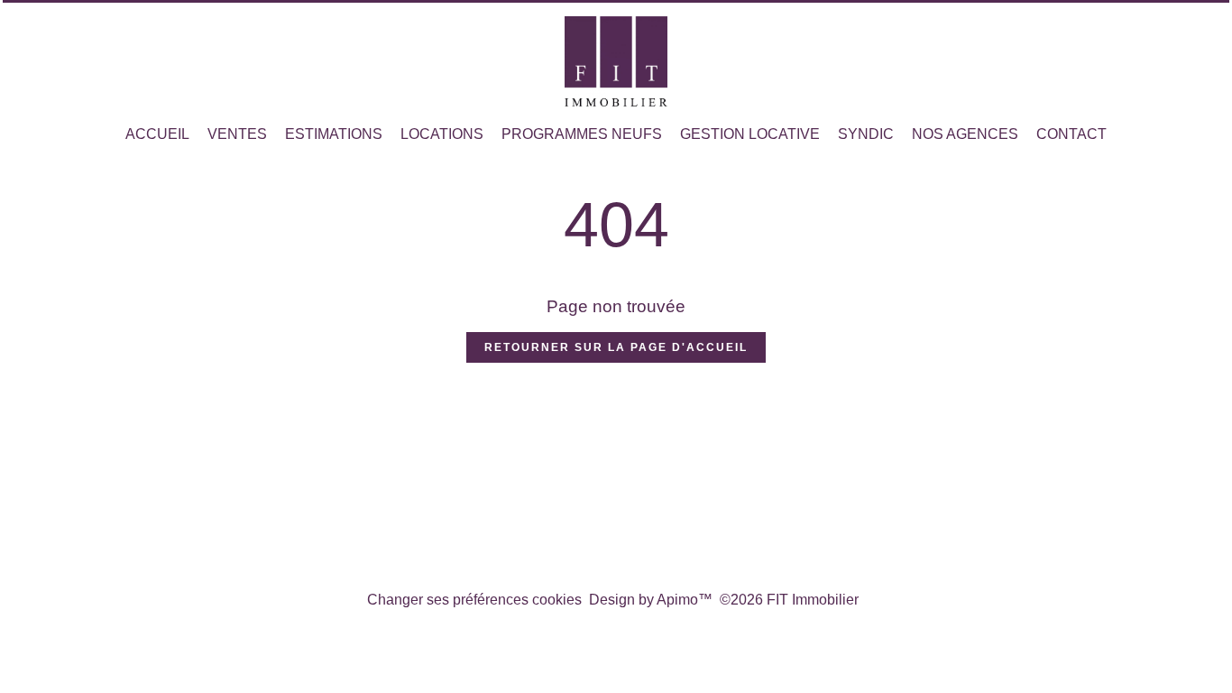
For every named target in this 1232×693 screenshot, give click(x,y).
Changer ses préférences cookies (474, 599)
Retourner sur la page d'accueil (616, 347)
